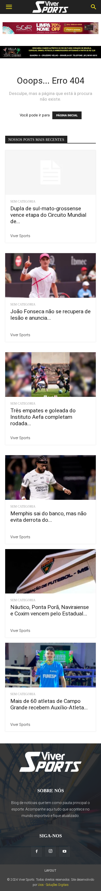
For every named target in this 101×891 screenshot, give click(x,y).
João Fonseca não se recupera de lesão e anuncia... (50, 314)
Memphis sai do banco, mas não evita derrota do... (48, 516)
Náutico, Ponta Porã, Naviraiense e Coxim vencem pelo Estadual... (49, 610)
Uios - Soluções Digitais (53, 885)
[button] (9, 7)
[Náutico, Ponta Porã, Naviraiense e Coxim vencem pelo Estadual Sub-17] (50, 571)
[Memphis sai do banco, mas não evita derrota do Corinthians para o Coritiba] (50, 477)
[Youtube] (64, 851)
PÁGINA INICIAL (67, 115)
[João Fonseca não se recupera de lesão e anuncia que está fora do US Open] (50, 275)
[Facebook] (36, 851)
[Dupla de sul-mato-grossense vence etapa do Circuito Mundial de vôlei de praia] (50, 172)
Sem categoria (22, 201)
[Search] (93, 7)
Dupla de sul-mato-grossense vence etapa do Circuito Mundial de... (48, 214)
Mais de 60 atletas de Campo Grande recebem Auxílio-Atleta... (49, 704)
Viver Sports (20, 236)
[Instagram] (50, 851)
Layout (50, 870)
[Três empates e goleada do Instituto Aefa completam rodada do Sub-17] (50, 374)
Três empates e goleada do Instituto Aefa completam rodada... (43, 417)
